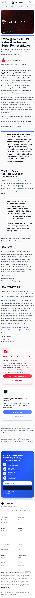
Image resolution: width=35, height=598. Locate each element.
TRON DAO (16, 60)
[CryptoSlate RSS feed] (29, 510)
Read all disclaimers (6, 587)
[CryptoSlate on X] (3, 510)
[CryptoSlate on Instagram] (25, 510)
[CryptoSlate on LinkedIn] (21, 510)
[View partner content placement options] (5, 391)
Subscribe (17, 487)
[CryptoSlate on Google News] (7, 510)
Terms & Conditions (24, 592)
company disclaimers (27, 443)
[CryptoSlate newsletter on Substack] (12, 510)
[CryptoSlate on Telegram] (16, 510)
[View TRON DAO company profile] (3, 60)
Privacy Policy (12, 572)
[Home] (2, 7)
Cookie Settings (12, 594)
